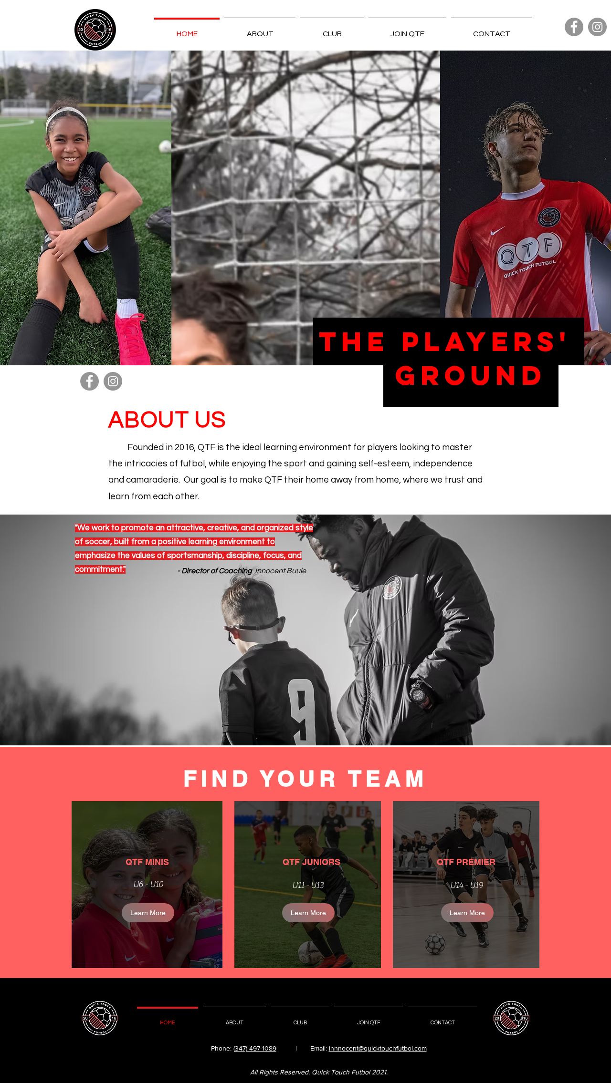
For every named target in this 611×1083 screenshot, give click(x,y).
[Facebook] (574, 27)
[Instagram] (597, 27)
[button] (332, 29)
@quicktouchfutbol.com (392, 1048)
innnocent (343, 1048)
